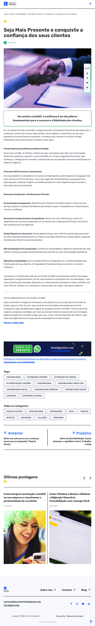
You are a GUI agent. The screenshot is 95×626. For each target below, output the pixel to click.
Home (6, 14)
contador (11, 395)
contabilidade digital (17, 389)
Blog (12, 14)
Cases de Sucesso (14, 411)
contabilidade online (75, 389)
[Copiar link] (87, 73)
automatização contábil (18, 383)
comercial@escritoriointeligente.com (22, 602)
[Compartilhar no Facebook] (87, 78)
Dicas (71, 411)
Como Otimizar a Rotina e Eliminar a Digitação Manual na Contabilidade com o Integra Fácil (69, 497)
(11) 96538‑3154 (11, 605)
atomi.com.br (52, 622)
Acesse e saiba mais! (14, 322)
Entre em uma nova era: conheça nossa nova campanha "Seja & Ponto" (21, 441)
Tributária (58, 417)
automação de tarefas (65, 377)
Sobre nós (46, 589)
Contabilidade (21, 14)
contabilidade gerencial (46, 389)
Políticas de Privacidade (75, 616)
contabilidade (44, 383)
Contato (67, 589)
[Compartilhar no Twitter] (87, 82)
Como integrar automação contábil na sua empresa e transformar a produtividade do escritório (25, 497)
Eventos (84, 411)
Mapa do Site (60, 616)
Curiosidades (56, 411)
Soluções (42, 417)
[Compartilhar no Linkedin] (87, 87)
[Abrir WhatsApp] (6, 620)
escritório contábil (32, 395)
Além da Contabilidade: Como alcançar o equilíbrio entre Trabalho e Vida (72, 441)
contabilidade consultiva (71, 383)
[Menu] (90, 3)
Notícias (10, 417)
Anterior (15, 433)
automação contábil (37, 377)
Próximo (83, 433)
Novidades (26, 417)
